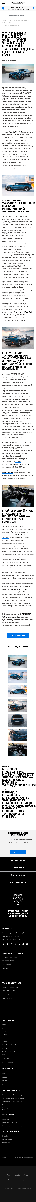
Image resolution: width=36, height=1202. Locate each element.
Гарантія (5, 1119)
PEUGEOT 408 (15, 132)
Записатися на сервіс (11, 1105)
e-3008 (4, 1035)
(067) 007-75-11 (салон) (10, 936)
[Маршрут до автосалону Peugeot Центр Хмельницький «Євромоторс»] (3, 8)
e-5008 (4, 1041)
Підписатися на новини (18, 15)
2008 (4, 1025)
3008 (4, 1031)
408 (3, 1028)
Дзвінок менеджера (18, 635)
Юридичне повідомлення (18, 1180)
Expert (4, 1077)
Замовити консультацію (12, 1101)
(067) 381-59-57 (8, 998)
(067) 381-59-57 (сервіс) (11, 939)
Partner (5, 1074)
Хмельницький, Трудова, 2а (13, 933)
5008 (4, 1038)
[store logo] (18, 2)
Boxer (4, 1080)
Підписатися (18, 852)
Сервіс (5, 1136)
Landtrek (5, 1048)
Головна (4, 20)
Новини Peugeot (15, 20)
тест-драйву (7, 472)
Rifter (4, 1055)
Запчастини (7, 1139)
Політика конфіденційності (18, 1175)
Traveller (5, 1058)
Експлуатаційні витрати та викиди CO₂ (16, 1108)
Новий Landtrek (8, 1051)
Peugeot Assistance (10, 1122)
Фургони (7, 1069)
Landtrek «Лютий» (9, 1045)
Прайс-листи (7, 1062)
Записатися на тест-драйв (13, 1098)
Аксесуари (6, 1142)
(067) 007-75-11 (7, 968)
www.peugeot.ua (26, 1157)
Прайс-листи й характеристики (15, 1095)
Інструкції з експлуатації (12, 1126)
